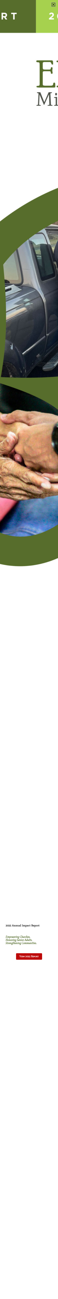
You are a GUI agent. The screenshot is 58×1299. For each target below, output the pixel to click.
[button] (53, 4)
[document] (29, 649)
